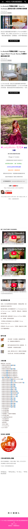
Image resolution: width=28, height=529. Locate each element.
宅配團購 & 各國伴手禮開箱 (9, 413)
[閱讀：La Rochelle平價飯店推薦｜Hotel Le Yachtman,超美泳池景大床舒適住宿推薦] (14, 28)
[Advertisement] (12, 213)
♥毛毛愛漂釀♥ (5, 410)
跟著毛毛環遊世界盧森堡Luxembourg (12, 379)
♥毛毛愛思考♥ (5, 418)
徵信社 (4, 471)
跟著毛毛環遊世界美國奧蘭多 (10, 393)
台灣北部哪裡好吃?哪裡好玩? (10, 370)
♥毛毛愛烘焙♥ (5, 408)
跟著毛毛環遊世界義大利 (8, 389)
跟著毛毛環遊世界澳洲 (8, 399)
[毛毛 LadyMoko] (14, 144)
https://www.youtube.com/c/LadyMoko (14, 187)
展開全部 (3, 363)
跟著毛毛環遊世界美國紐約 (9, 391)
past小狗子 (5, 427)
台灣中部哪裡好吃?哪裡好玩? (10, 372)
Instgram (11, 513)
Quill (15, 524)
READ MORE (14, 40)
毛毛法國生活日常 (6, 367)
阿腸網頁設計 (16, 525)
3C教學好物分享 (7, 417)
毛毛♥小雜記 (5, 424)
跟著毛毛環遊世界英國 (8, 384)
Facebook (8, 513)
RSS (18, 513)
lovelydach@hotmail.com (18, 181)
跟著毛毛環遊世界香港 (8, 406)
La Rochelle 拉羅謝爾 (6, 13)
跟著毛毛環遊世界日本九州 (9, 396)
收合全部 (8, 363)
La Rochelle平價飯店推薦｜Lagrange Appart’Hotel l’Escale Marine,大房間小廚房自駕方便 (14, 54)
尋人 (20, 471)
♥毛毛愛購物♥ (5, 420)
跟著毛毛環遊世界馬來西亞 (9, 401)
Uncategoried (5, 425)
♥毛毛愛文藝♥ (5, 415)
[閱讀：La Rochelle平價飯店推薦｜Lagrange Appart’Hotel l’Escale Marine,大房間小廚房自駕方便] (14, 80)
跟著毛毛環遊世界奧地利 (8, 387)
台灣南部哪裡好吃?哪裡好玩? (10, 374)
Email (16, 513)
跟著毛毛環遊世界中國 (8, 405)
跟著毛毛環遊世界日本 (8, 398)
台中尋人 (13, 471)
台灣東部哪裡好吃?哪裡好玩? (10, 375)
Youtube (13, 513)
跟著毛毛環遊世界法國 (8, 368)
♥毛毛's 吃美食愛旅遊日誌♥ (14, 2)
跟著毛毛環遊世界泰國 (8, 403)
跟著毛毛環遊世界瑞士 (8, 380)
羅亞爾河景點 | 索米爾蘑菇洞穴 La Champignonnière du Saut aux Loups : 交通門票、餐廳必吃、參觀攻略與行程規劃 (14, 311)
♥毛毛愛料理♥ (5, 412)
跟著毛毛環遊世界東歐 (8, 365)
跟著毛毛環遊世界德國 (8, 386)
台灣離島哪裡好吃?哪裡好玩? (11, 377)
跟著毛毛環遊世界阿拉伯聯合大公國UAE (12, 382)
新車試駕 (4, 422)
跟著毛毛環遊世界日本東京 (9, 394)
